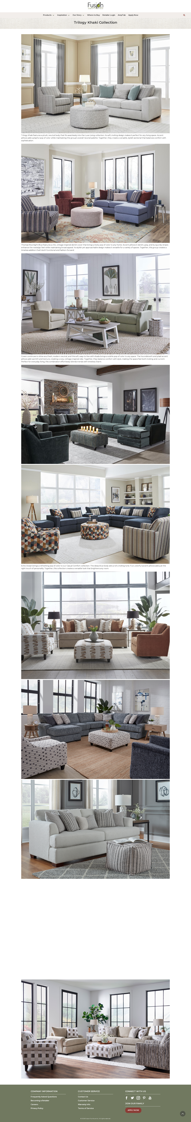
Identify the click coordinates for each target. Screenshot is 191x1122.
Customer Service (86, 1101)
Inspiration (62, 15)
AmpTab (122, 15)
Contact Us (83, 1097)
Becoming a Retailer (40, 1101)
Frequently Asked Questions (44, 1097)
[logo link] (95, 10)
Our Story (77, 15)
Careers (34, 1104)
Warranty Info (84, 1104)
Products (47, 15)
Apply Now (133, 15)
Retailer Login (108, 15)
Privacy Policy (37, 1108)
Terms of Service (86, 1108)
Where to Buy (93, 15)
